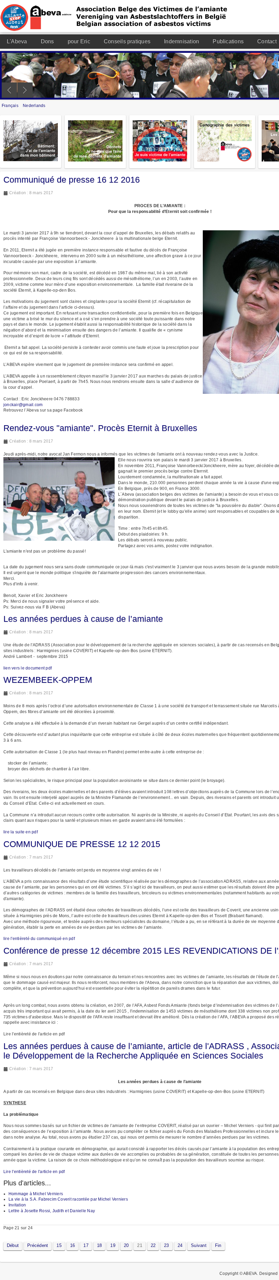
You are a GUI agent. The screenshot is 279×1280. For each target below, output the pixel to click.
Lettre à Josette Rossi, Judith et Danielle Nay (52, 1210)
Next (25, 90)
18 (99, 1245)
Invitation (17, 1205)
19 (112, 1245)
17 (85, 1245)
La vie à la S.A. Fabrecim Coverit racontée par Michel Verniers (68, 1199)
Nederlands (34, 105)
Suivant (199, 1245)
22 (153, 1245)
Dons (47, 41)
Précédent (37, 1245)
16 (72, 1245)
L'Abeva (17, 41)
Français (10, 105)
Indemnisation (181, 41)
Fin (218, 1245)
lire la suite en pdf (20, 832)
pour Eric (79, 41)
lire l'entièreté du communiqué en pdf (39, 938)
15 (58, 1245)
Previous (9, 90)
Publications (228, 41)
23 (166, 1245)
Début (13, 1245)
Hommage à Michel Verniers (36, 1193)
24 (180, 1245)
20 (126, 1245)
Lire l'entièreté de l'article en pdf (34, 1171)
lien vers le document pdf (27, 668)
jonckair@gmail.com (23, 404)
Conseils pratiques (127, 41)
